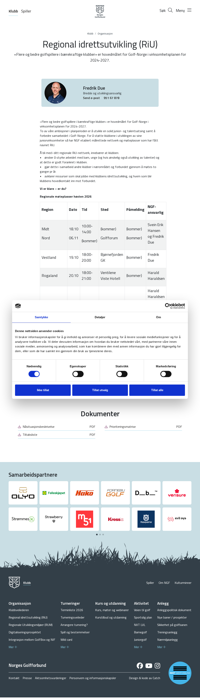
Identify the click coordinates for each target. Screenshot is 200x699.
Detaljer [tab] (100, 317)
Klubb (13, 11)
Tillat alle (157, 390)
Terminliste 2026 (72, 610)
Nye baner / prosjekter (172, 617)
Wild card (66, 639)
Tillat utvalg (100, 390)
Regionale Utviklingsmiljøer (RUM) (31, 624)
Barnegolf (140, 632)
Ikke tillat (43, 390)
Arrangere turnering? (74, 624)
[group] (23, 493)
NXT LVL (139, 624)
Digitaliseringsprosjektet (25, 632)
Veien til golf (142, 610)
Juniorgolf (140, 639)
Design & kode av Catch (144, 678)
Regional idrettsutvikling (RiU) (28, 617)
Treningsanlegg (167, 632)
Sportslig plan (143, 617)
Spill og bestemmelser (75, 632)
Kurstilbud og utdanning (111, 617)
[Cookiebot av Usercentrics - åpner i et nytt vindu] (168, 306)
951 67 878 (111, 97)
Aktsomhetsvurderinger (50, 678)
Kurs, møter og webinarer (112, 610)
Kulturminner (183, 582)
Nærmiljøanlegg (167, 639)
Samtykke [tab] (41, 317)
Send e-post (92, 97)
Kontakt (14, 678)
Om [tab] (158, 317)
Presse (27, 678)
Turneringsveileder (72, 617)
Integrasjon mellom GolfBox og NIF (32, 639)
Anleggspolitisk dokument (174, 610)
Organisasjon (105, 33)
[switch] (78, 374)
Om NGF (164, 582)
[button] (97, 534)
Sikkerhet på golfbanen (172, 624)
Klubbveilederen (19, 610)
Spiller (26, 11)
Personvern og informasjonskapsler (92, 678)
